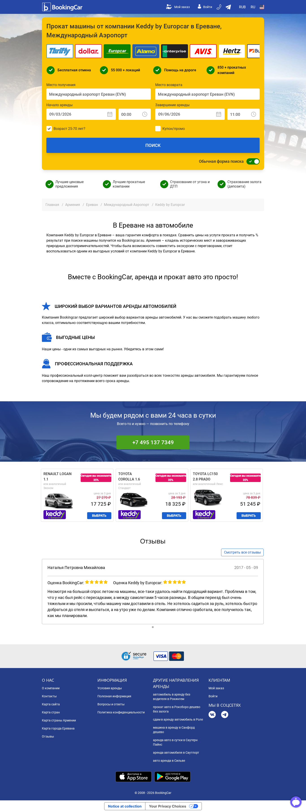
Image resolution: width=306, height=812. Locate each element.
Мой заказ (182, 7)
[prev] (37, 591)
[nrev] (268, 591)
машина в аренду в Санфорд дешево (174, 730)
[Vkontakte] (212, 715)
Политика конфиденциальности (121, 712)
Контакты (49, 696)
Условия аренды (109, 688)
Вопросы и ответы (111, 704)
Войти (207, 7)
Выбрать (99, 515)
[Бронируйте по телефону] (219, 7)
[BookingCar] (63, 6)
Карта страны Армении (59, 720)
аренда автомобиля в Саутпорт (176, 752)
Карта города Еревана (58, 728)
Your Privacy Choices (167, 806)
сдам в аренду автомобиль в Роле (178, 719)
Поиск (153, 145)
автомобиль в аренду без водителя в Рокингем (171, 697)
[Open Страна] (262, 7)
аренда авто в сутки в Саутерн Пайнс (175, 742)
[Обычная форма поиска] (252, 161)
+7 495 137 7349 (153, 442)
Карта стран (51, 712)
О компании (51, 688)
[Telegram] (224, 715)
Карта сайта (51, 704)
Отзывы (48, 736)
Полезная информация (114, 696)
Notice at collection (125, 806)
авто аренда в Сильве (169, 760)
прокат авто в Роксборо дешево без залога (176, 709)
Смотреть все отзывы (242, 552)
